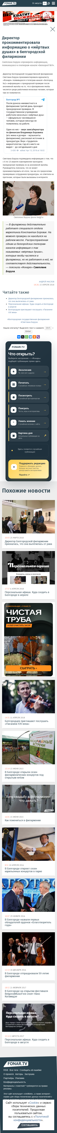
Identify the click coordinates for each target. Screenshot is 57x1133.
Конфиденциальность (14, 1082)
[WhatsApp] (26, 337)
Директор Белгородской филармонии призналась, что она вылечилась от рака (31, 300)
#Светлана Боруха (29, 322)
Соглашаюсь (29, 1125)
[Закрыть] (52, 29)
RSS (5, 1070)
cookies (28, 1093)
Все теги (14, 1070)
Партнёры (8, 1078)
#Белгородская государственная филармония (28, 319)
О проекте (8, 1074)
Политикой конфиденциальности (31, 1118)
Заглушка (29, 1074)
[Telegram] (30, 337)
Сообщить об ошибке (31, 1070)
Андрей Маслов (46, 281)
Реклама (19, 1078)
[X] (22, 337)
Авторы (19, 1074)
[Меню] (53, 3)
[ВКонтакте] (18, 337)
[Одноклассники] (34, 337)
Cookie (33, 1103)
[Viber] (38, 337)
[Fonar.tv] (9, 3)
